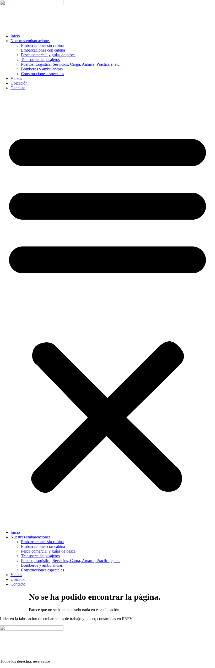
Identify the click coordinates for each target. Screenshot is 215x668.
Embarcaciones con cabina (43, 50)
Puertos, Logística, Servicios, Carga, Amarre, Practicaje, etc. (70, 64)
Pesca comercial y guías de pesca (48, 55)
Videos (16, 78)
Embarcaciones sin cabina (42, 45)
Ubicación (19, 83)
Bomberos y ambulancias (42, 69)
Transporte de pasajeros (40, 59)
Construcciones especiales (42, 73)
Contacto (17, 88)
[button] (107, 310)
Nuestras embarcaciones (30, 40)
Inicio (15, 36)
